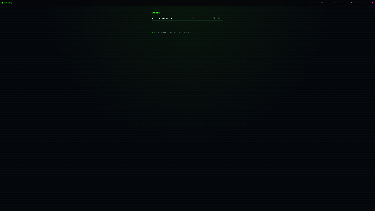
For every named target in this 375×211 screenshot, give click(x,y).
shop (335, 3)
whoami (313, 3)
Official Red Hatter (162, 18)
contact (342, 3)
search (361, 3)
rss (367, 3)
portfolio (322, 3)
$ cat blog (7, 3)
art (330, 3)
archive (351, 3)
